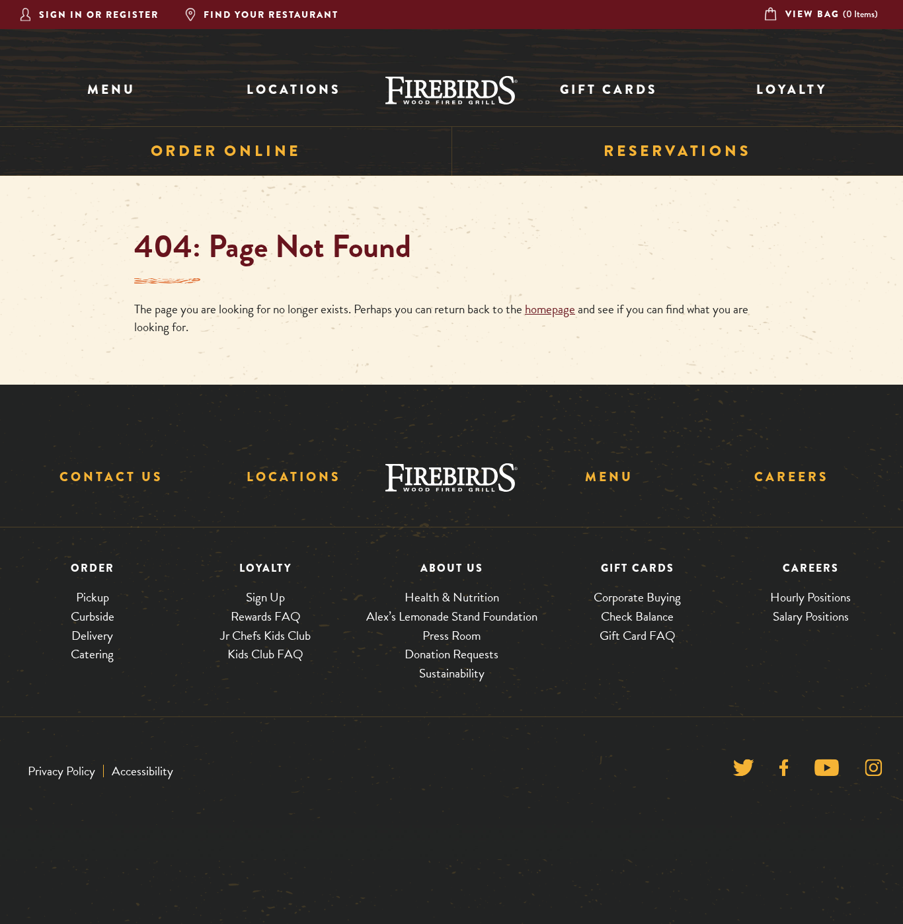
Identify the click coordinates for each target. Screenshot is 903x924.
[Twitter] (743, 771)
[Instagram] (873, 771)
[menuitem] (111, 90)
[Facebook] (784, 771)
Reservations (678, 151)
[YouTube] (826, 771)
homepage (550, 309)
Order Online (226, 151)
